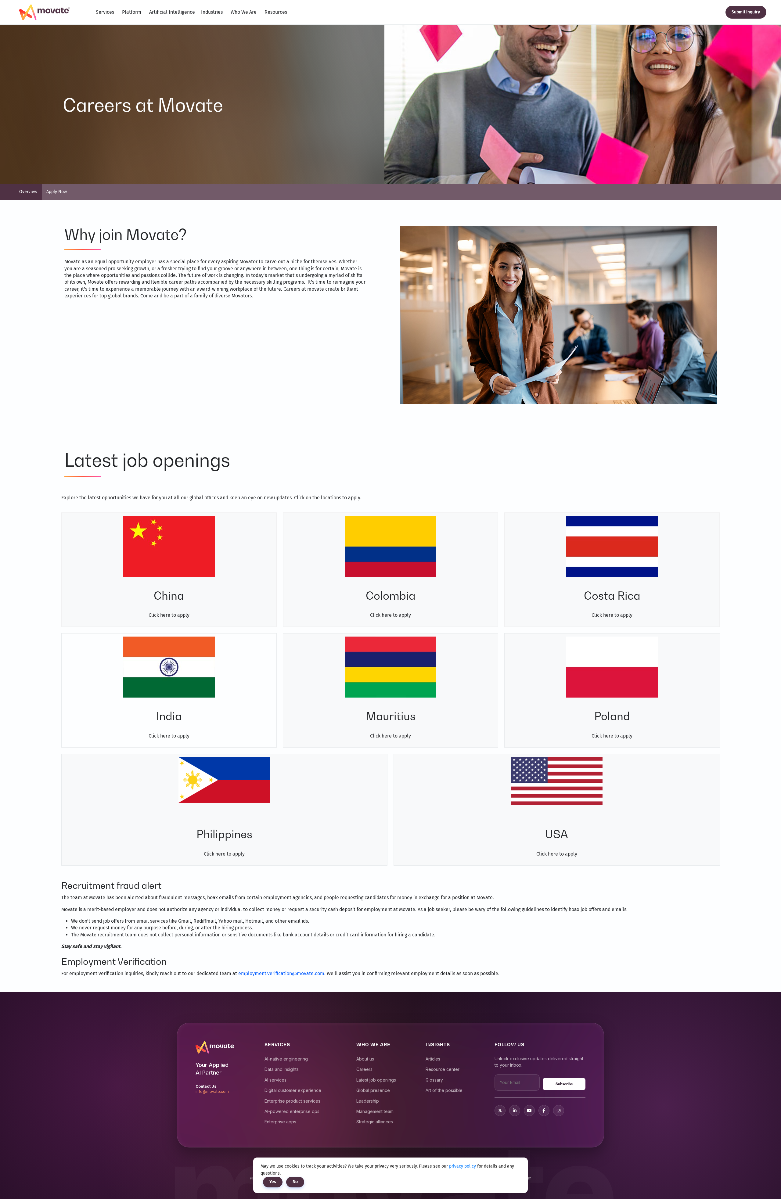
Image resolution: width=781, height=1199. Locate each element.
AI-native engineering (286, 1058)
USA (556, 834)
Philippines (224, 834)
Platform (131, 12)
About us (365, 1058)
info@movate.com (212, 1091)
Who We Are (244, 12)
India (169, 716)
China (169, 595)
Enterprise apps (280, 1121)
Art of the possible (444, 1090)
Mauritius (391, 716)
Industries (212, 12)
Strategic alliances (374, 1121)
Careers (364, 1069)
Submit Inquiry (746, 12)
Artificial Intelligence (172, 12)
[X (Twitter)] (500, 1110)
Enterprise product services (292, 1101)
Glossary (434, 1079)
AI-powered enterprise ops (292, 1111)
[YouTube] (529, 1110)
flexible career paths (174, 282)
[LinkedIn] (514, 1110)
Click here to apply (169, 615)
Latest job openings (376, 1079)
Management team (375, 1111)
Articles (433, 1058)
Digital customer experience (293, 1090)
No (295, 1181)
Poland (612, 716)
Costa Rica (612, 595)
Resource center (442, 1069)
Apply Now (56, 191)
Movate (349, 268)
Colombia (391, 595)
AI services (275, 1079)
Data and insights (282, 1069)
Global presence (373, 1090)
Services (105, 12)
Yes (272, 1181)
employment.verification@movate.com (281, 973)
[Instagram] (558, 1110)
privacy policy (463, 1166)
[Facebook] (543, 1110)
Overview (28, 191)
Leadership (367, 1101)
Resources (276, 12)
